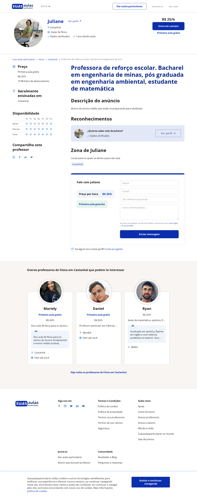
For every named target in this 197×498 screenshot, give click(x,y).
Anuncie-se (157, 6)
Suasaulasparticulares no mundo (156, 433)
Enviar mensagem (149, 234)
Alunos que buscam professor (74, 462)
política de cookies (37, 491)
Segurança (103, 428)
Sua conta (173, 6)
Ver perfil (166, 133)
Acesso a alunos (146, 422)
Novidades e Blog (107, 457)
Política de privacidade (110, 411)
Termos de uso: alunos (110, 422)
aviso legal (173, 223)
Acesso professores (148, 417)
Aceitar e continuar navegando (150, 482)
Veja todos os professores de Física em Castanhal (98, 372)
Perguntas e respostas (110, 462)
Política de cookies (108, 406)
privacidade (128, 226)
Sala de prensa (146, 439)
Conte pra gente (114, 249)
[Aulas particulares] (22, 9)
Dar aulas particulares (129, 6)
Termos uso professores (111, 417)
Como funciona (146, 411)
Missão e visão (146, 428)
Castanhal (77, 164)
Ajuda (141, 406)
